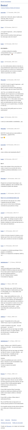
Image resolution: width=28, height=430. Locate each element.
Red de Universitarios (6, 1)
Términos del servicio (6, 422)
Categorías (7, 420)
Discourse (9, 426)
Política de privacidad (17, 422)
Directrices (14, 420)
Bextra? (4, 5)
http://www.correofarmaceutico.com (10, 197)
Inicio (2, 420)
